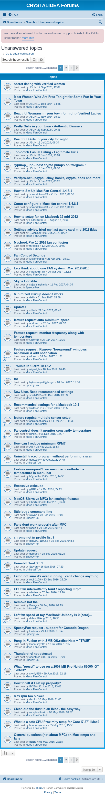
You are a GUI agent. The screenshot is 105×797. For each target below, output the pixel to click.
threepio (34, 245)
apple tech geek (38, 420)
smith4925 (35, 395)
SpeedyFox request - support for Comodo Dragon (51, 628)
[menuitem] (13, 15)
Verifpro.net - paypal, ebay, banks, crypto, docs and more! (57, 178)
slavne (33, 514)
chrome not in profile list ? (34, 537)
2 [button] (66, 68)
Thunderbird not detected (33, 653)
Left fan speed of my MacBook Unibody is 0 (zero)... (53, 615)
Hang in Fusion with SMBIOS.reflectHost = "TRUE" (52, 641)
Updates (20, 307)
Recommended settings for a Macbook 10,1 (46, 405)
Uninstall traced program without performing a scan (53, 456)
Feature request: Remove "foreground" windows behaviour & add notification (50, 351)
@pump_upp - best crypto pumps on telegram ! (50, 165)
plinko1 (33, 433)
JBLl (31, 87)
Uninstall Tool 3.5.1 (28, 563)
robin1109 (35, 579)
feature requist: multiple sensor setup (42, 417)
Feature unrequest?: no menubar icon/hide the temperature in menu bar (49, 471)
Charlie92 (35, 502)
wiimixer (34, 592)
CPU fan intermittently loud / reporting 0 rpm (48, 589)
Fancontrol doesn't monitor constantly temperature (52, 430)
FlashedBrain (37, 271)
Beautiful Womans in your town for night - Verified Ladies (57, 113)
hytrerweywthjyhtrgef (41, 382)
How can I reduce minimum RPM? (40, 443)
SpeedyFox (32, 287)
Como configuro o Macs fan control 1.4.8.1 (46, 204)
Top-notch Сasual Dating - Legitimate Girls (46, 152)
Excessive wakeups (28, 486)
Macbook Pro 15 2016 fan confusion (41, 242)
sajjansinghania (38, 284)
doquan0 (34, 459)
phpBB (39, 788)
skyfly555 (35, 673)
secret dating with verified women (39, 84)
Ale (31, 446)
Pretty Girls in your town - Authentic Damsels (48, 126)
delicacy (34, 553)
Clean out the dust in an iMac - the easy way (47, 709)
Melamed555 (36, 258)
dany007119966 (38, 540)
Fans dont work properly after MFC (40, 524)
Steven (33, 566)
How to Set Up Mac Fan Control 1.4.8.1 (43, 191)
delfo (32, 297)
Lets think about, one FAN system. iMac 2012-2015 (51, 268)
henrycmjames (38, 725)
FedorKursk (36, 219)
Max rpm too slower (29, 696)
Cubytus (34, 339)
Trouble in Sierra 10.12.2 (32, 366)
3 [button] (71, 68)
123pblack (35, 232)
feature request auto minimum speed (42, 320)
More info (28, 38)
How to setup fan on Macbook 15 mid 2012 (46, 216)
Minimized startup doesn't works (38, 294)
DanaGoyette (37, 644)
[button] (76, 68)
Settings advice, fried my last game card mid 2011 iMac (55, 229)
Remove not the (26, 602)
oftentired (34, 656)
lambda (33, 631)
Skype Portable (25, 281)
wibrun (33, 356)
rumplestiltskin (37, 712)
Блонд (33, 605)
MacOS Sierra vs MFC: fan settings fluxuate (46, 499)
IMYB (32, 686)
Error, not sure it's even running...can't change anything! (56, 576)
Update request (25, 550)
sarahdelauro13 (38, 194)
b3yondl (34, 476)
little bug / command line (33, 511)
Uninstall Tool (33, 462)
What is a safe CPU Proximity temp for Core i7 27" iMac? (56, 722)
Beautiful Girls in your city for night (41, 139)
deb (31, 618)
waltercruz (35, 408)
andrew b (34, 323)
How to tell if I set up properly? (37, 683)
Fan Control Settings (29, 255)
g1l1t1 (32, 489)
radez (32, 527)
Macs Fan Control (36, 90)
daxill (32, 699)
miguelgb (34, 369)
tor (16, 379)
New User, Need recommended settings (43, 392)
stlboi (32, 310)
